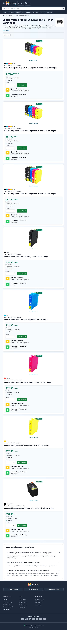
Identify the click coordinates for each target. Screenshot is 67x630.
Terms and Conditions (38, 625)
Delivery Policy (7, 609)
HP (23, 12)
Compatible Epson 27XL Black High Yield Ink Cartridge (26, 256)
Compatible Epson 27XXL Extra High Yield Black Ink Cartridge (29, 508)
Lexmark (28, 12)
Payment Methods (8, 607)
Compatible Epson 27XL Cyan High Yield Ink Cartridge (25, 319)
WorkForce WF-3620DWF (22, 15)
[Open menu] (3, 3)
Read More (6, 30)
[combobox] (33, 8)
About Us (5, 599)
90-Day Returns (33, 589)
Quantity (7, 82)
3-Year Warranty (13, 589)
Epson (18, 12)
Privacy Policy (29, 625)
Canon (12, 12)
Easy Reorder (38, 602)
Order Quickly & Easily (54, 589)
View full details (33, 60)
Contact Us (22, 607)
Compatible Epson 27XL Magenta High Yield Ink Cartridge (27, 382)
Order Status (38, 605)
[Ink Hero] (11, 3)
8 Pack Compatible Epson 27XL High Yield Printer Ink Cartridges (30, 131)
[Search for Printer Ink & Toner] (63, 8)
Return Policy (22, 602)
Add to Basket (22, 85)
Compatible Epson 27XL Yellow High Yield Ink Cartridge (26, 445)
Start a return (23, 605)
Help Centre (22, 599)
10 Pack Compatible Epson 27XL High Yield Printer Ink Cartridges (30, 68)
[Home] (3, 15)
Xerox (42, 12)
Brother (6, 12)
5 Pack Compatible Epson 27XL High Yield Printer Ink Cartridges (30, 193)
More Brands (49, 12)
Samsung (35, 12)
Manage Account (39, 599)
